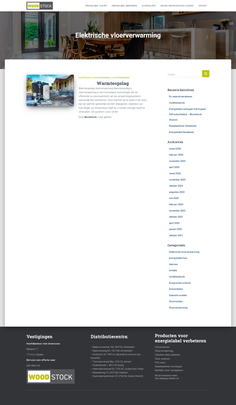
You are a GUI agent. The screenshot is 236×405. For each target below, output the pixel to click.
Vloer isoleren (162, 358)
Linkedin (40, 397)
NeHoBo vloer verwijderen (169, 370)
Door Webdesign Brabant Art (167, 378)
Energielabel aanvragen (124, 6)
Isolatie (173, 270)
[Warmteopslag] (50, 90)
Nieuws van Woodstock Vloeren (177, 6)
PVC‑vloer (160, 362)
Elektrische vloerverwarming (94, 78)
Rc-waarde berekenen (180, 96)
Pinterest (45, 397)
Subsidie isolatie (178, 295)
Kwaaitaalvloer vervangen (168, 366)
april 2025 (174, 167)
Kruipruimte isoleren (180, 283)
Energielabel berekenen (181, 132)
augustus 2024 (176, 192)
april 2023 (174, 223)
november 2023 (177, 210)
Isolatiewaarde (177, 102)
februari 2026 (176, 155)
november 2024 (177, 179)
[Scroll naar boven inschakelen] (230, 399)
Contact (202, 6)
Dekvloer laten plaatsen (167, 354)
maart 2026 (175, 148)
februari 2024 (176, 204)
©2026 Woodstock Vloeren (166, 375)
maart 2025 (175, 173)
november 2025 (177, 161)
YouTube (34, 397)
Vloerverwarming (120, 78)
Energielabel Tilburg (96, 6)
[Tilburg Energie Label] (39, 6)
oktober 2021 (176, 235)
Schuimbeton (176, 289)
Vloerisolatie (149, 6)
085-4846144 (33, 365)
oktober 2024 (176, 186)
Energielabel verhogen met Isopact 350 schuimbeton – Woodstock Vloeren (187, 114)
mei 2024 (174, 198)
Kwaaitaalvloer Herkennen (183, 126)
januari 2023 (175, 229)
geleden (104, 117)
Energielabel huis (178, 258)
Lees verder (111, 111)
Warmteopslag (113, 83)
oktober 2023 (176, 217)
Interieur (173, 264)
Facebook (29, 397)
